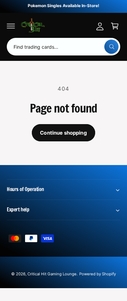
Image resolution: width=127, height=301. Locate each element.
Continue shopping (63, 133)
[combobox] (63, 46)
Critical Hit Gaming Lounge (52, 274)
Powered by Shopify (97, 274)
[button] (10, 26)
